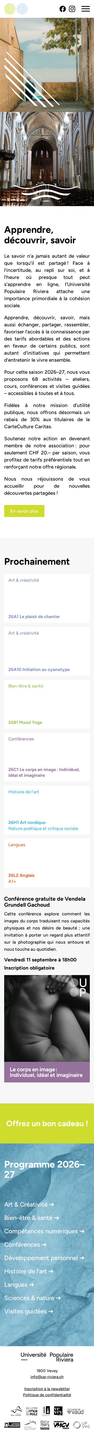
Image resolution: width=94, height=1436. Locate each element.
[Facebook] (63, 9)
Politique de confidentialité (47, 1395)
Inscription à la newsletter (47, 1389)
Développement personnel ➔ (44, 1258)
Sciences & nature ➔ (32, 1298)
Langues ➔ (19, 1284)
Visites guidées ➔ (29, 1311)
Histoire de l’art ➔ (29, 1271)
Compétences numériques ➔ (44, 1231)
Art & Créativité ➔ (29, 1204)
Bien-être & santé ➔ (31, 1218)
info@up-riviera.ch (47, 1376)
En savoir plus (24, 511)
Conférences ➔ (25, 1244)
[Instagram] (72, 9)
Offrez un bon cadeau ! (47, 1123)
